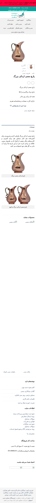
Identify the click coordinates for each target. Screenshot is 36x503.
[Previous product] (28, 82)
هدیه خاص (11, 490)
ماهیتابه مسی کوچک (9, 372)
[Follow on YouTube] (9, 456)
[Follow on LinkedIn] (12, 455)
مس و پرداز (10, 20)
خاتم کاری (27, 24)
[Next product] (32, 82)
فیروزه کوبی (20, 20)
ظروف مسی (26, 73)
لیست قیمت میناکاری (9, 492)
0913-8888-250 (14, 8)
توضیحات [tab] (32, 127)
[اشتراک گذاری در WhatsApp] (32, 115)
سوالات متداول (29, 419)
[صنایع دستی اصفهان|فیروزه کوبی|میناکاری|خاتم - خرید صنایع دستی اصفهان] (18, 14)
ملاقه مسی (26, 372)
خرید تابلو (16, 495)
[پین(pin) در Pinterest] (22, 115)
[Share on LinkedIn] (18, 115)
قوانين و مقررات (29, 421)
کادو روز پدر (19, 492)
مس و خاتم (19, 24)
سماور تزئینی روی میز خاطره (24, 395)
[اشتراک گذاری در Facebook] (29, 115)
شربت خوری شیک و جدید (26, 403)
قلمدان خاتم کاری (28, 399)
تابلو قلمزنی (10, 28)
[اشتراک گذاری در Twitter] (25, 115)
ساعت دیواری (9, 495)
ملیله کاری (10, 24)
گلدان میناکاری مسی (27, 391)
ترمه (4, 28)
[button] (33, 14)
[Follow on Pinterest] (16, 455)
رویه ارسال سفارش (27, 416)
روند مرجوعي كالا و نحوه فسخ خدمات (22, 429)
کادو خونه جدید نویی (28, 387)
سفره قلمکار (18, 28)
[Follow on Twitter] (19, 455)
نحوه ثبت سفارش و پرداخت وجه (23, 414)
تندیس (21, 495)
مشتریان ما (30, 433)
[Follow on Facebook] (26, 455)
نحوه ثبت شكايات (28, 424)
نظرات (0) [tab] (31, 131)
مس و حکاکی (29, 28)
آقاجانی (26, 492)
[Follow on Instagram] (23, 455)
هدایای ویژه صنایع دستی (17, 32)
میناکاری (28, 20)
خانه (33, 73)
